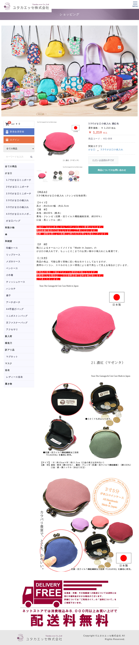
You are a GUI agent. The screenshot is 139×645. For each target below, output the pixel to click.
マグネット (12, 356)
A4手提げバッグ (15, 309)
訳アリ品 (10, 350)
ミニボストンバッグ (17, 316)
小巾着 (9, 275)
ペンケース (12, 268)
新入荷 (8, 336)
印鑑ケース (12, 248)
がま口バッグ (13, 221)
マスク (8, 363)
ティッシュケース (15, 282)
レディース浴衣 (14, 377)
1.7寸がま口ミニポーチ (18, 180)
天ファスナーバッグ (17, 322)
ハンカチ (11, 289)
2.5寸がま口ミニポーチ (18, 193)
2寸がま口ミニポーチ (17, 187)
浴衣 (7, 370)
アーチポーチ (13, 302)
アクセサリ (12, 329)
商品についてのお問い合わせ (112, 170)
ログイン (14, 140)
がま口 (8, 173)
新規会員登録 (17, 131)
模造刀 (8, 343)
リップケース (13, 255)
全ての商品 (11, 166)
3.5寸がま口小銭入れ (17, 207)
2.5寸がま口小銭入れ (17, 200)
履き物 (8, 384)
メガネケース (13, 261)
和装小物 (10, 227)
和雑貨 (8, 241)
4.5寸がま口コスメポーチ (20, 214)
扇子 (8, 295)
